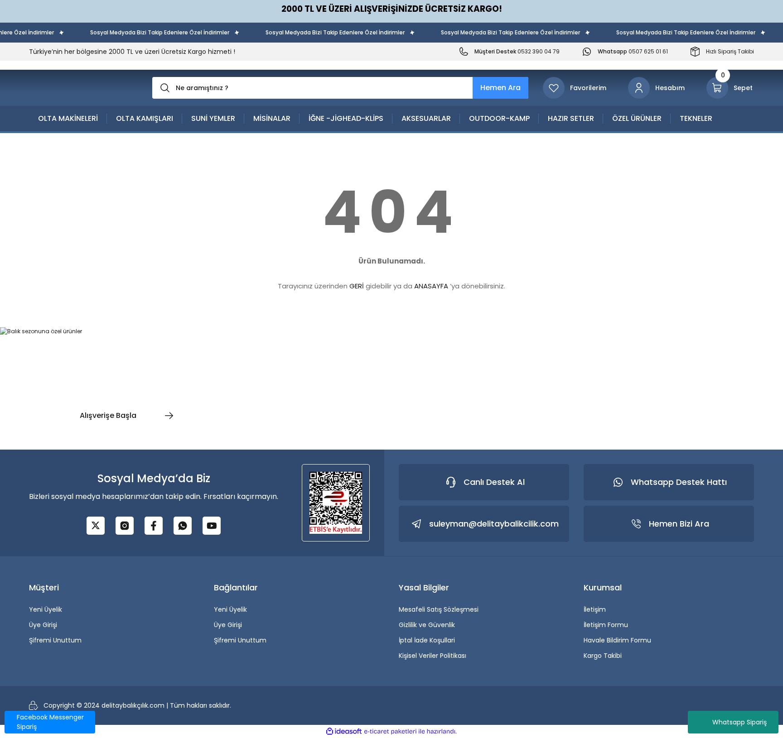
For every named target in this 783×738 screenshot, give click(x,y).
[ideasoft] (344, 731)
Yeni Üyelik (45, 609)
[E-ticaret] (390, 732)
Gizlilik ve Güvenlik (427, 624)
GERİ (356, 286)
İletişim (595, 609)
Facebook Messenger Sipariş (50, 722)
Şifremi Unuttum (55, 640)
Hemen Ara (500, 87)
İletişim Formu (606, 624)
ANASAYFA (431, 286)
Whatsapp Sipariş (739, 722)
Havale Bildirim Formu (617, 640)
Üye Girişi (43, 624)
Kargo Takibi (603, 655)
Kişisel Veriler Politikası (432, 655)
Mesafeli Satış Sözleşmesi (438, 609)
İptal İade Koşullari (427, 640)
